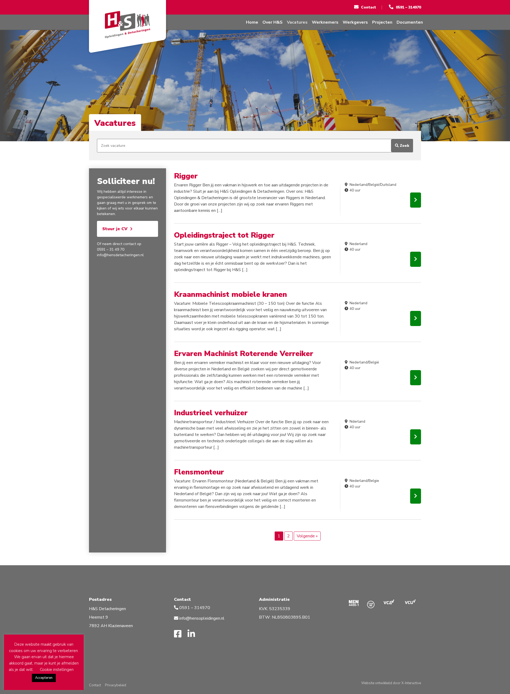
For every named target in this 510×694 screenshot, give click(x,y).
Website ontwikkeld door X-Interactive (391, 683)
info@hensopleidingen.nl (201, 618)
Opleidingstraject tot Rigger (224, 235)
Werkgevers (355, 22)
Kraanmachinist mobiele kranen (230, 294)
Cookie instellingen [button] (57, 669)
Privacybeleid (115, 685)
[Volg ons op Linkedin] (193, 634)
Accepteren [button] (44, 677)
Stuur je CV (115, 229)
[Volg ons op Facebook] (179, 634)
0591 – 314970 (194, 608)
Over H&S (272, 22)
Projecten (382, 22)
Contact (95, 685)
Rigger (186, 176)
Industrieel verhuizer (211, 413)
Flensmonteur (199, 472)
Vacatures (297, 22)
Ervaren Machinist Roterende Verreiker (243, 354)
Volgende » (307, 536)
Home (252, 22)
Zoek (404, 145)
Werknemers (325, 22)
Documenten (410, 22)
